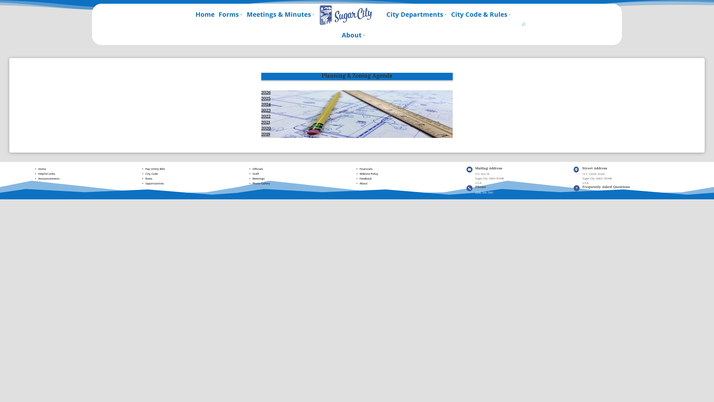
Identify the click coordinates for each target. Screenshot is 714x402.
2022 (266, 116)
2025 (266, 98)
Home (205, 14)
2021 (265, 122)
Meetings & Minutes (279, 14)
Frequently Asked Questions (606, 187)
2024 (266, 104)
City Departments (414, 14)
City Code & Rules (479, 14)
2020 (266, 128)
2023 (266, 110)
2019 (265, 134)
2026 (266, 92)
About (351, 35)
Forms (229, 14)
